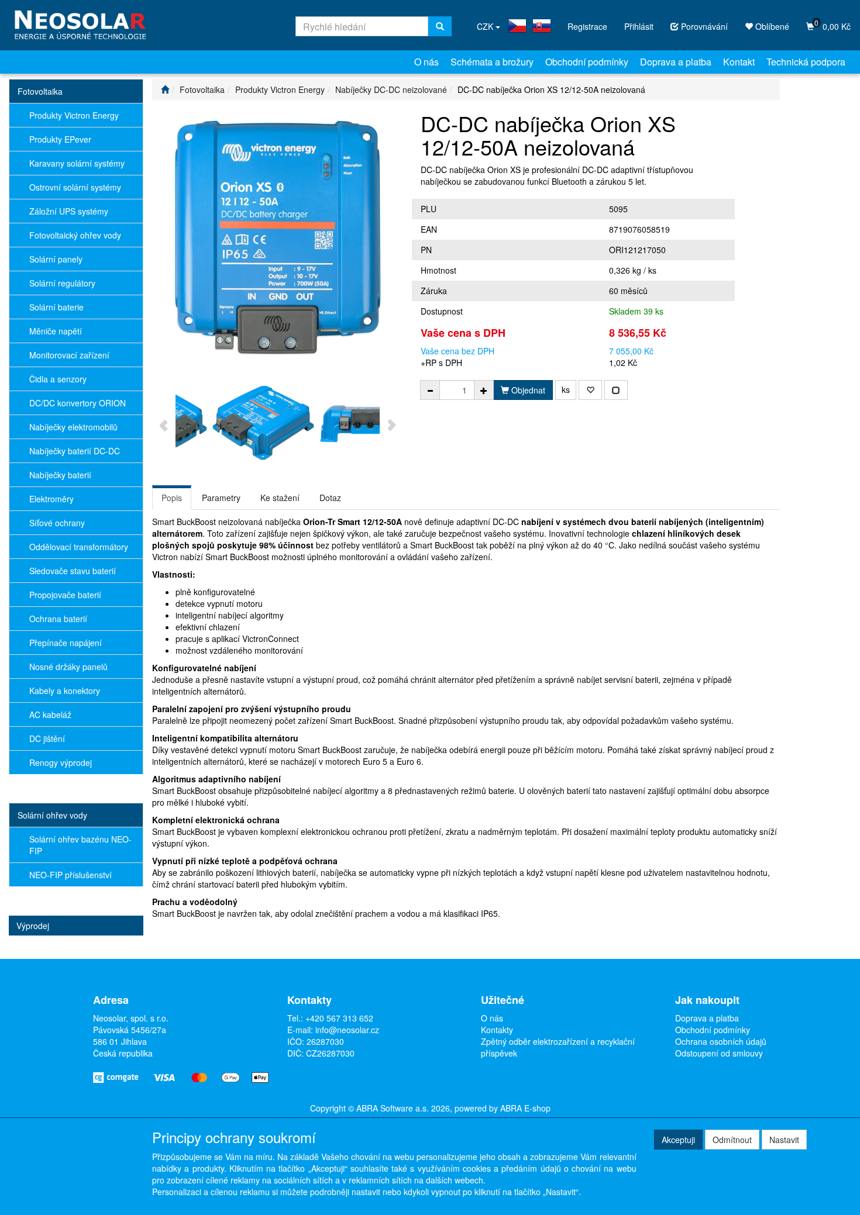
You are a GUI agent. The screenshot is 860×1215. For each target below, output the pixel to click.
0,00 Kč (832, 25)
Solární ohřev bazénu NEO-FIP (80, 845)
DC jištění (47, 738)
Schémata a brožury (492, 61)
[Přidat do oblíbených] (590, 390)
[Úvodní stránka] (165, 89)
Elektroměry (51, 499)
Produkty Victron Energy (74, 115)
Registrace (587, 26)
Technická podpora (805, 61)
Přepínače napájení (65, 642)
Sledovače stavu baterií (72, 571)
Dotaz (330, 497)
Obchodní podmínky (586, 61)
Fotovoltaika (40, 91)
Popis (171, 497)
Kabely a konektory (64, 690)
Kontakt (739, 61)
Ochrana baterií (58, 618)
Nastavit (784, 1139)
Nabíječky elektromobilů (73, 427)
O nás (426, 61)
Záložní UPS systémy (68, 211)
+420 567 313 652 (339, 1018)
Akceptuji (678, 1139)
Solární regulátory (62, 283)
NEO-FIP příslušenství (70, 875)
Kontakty (497, 1029)
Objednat (527, 390)
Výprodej (32, 925)
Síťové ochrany (57, 523)
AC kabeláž (50, 714)
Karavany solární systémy (77, 163)
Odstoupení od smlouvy (719, 1053)
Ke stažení (280, 497)
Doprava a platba (675, 61)
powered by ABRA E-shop (503, 1108)
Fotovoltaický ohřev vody (75, 235)
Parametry (221, 497)
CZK (486, 26)
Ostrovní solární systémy (75, 187)
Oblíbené (771, 26)
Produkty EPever (60, 139)
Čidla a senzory (58, 379)
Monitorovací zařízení (69, 355)
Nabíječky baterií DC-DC (74, 451)
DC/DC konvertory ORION (77, 403)
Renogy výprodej (60, 762)
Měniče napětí (55, 331)
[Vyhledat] (440, 26)
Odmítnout (732, 1139)
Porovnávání (703, 26)
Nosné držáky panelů (68, 666)
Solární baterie (56, 307)
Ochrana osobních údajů (720, 1041)
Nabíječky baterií (60, 475)
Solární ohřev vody (52, 815)
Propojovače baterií (65, 594)
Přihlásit (638, 26)
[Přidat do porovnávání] (616, 390)
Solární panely (55, 259)
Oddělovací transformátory (78, 547)
